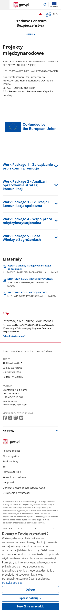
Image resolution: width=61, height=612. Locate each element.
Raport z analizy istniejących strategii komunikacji (30, 269)
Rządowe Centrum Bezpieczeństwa (30, 23)
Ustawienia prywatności (16, 492)
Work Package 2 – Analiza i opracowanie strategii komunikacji (25, 185)
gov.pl (15, 442)
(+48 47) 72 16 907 (13, 397)
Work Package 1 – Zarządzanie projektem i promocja (28, 166)
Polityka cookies (11, 450)
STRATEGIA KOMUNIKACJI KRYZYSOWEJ (30, 282)
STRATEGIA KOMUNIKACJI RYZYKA (31, 294)
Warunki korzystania (14, 477)
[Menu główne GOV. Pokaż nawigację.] (4, 4)
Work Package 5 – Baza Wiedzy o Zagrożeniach (22, 238)
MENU (29, 34)
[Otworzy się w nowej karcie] (5, 418)
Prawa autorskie (12, 471)
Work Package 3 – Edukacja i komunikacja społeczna (26, 204)
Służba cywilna (11, 456)
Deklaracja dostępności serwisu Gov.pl (24, 487)
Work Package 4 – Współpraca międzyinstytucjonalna (27, 221)
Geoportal (8, 482)
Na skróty (8, 430)
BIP (4, 466)
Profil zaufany (10, 461)
